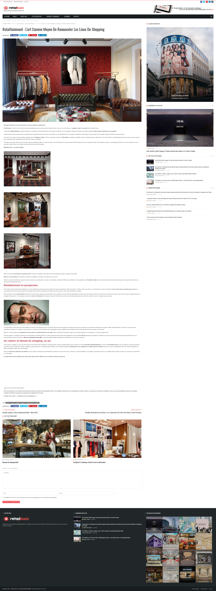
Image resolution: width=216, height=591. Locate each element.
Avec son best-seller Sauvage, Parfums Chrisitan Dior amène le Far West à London (171, 151)
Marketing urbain (78, 459)
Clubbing (67, 16)
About (15, 16)
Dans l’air (24, 16)
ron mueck (73, 23)
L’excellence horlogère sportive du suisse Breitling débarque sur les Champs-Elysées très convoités (169, 211)
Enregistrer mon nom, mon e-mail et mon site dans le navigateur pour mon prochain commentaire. (30, 497)
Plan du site (43, 588)
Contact (26, 1)
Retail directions (160, 175)
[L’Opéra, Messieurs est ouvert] (180, 64)
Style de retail (36, 16)
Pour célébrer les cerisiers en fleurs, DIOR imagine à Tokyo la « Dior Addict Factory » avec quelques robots (179, 180)
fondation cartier (66, 23)
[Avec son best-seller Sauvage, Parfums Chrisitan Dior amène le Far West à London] (180, 128)
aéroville (43, 23)
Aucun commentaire (29, 23)
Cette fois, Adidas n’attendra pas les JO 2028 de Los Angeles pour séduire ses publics (166, 205)
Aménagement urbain (9, 459)
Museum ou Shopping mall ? (11, 462)
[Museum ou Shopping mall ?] (37, 439)
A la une (6, 16)
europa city (58, 23)
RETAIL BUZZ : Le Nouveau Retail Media (21, 588)
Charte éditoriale (7, 1)
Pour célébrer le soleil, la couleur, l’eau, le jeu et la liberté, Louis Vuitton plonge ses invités (175, 174)
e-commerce (53, 23)
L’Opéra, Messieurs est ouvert (180, 95)
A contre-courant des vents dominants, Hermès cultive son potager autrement (164, 217)
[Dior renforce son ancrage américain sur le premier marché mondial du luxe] (204, 541)
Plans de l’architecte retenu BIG (33, 337)
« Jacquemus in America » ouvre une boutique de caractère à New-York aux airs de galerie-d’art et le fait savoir (172, 198)
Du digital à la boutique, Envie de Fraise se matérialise (89, 462)
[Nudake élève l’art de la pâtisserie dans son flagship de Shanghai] (187, 574)
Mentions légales (18, 1)
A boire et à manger (52, 16)
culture (48, 23)
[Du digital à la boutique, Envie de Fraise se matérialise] (107, 439)
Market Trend (7, 23)
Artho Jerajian (20, 23)
